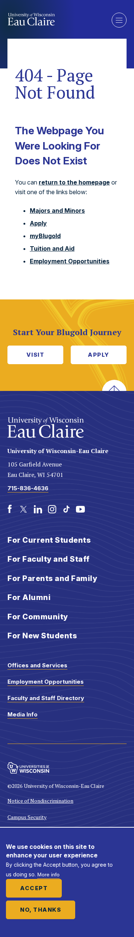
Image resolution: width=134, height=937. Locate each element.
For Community (37, 616)
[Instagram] (52, 509)
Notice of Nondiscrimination (40, 800)
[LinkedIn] (38, 509)
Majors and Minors (57, 210)
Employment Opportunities (69, 261)
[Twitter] (24, 509)
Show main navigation (119, 20)
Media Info (22, 714)
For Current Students (49, 540)
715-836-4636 (27, 488)
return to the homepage (74, 182)
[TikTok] (66, 509)
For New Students (42, 635)
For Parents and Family (52, 578)
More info (48, 874)
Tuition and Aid (52, 248)
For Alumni (29, 597)
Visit (35, 354)
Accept (34, 888)
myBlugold (45, 236)
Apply (38, 223)
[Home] (53, 19)
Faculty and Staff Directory (45, 698)
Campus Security (27, 817)
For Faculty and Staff (48, 559)
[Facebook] (10, 509)
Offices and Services (37, 665)
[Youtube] (80, 509)
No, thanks (40, 909)
